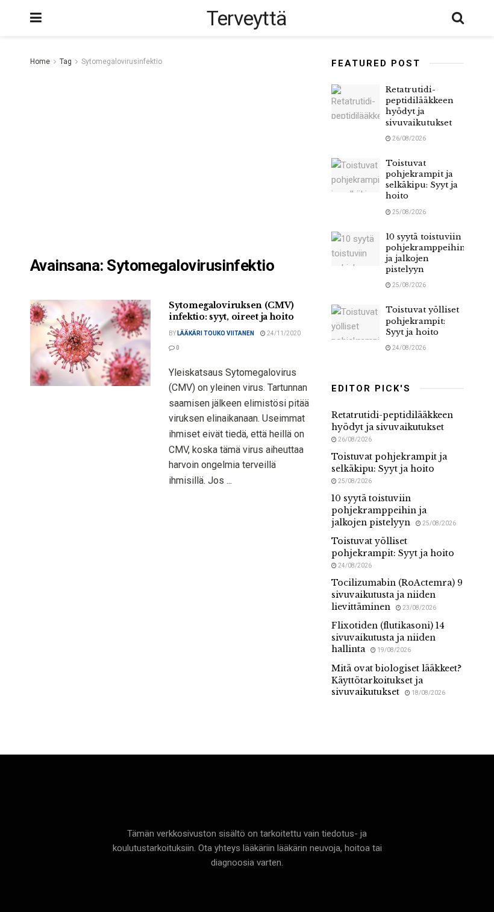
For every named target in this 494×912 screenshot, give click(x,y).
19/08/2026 (393, 650)
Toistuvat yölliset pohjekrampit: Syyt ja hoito (422, 321)
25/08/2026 (408, 212)
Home (40, 61)
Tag (66, 61)
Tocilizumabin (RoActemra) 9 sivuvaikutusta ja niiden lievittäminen (397, 594)
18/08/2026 (427, 692)
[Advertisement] (171, 159)
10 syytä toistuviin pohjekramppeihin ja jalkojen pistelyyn (426, 253)
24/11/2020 (283, 333)
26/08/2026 (408, 138)
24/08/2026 (408, 347)
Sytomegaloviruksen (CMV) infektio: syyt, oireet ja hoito (231, 311)
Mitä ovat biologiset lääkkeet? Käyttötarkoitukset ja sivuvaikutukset (396, 680)
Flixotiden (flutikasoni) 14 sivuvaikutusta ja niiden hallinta (388, 637)
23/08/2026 (418, 607)
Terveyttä (247, 18)
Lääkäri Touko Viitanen (215, 333)
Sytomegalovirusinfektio (121, 61)
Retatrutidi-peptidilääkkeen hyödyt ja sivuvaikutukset (420, 106)
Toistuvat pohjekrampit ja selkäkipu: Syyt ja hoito (422, 179)
